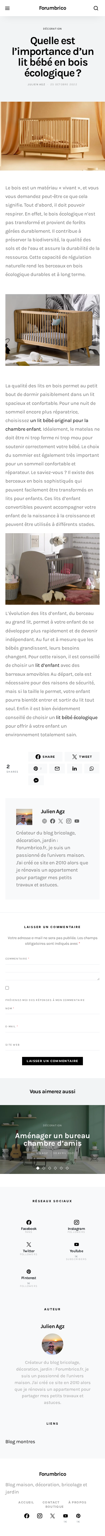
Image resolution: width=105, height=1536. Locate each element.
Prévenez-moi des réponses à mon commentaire (45, 999)
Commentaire (17, 958)
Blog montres (20, 1442)
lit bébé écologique (76, 717)
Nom (9, 1008)
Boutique (55, 1507)
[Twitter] (52, 1518)
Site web (12, 1044)
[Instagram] (40, 1518)
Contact (51, 1502)
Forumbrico (52, 8)
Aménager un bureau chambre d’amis (52, 1139)
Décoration (52, 28)
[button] (38, 1168)
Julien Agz (36, 84)
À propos (77, 1502)
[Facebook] (27, 1518)
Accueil (26, 1502)
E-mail (11, 1026)
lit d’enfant (47, 665)
